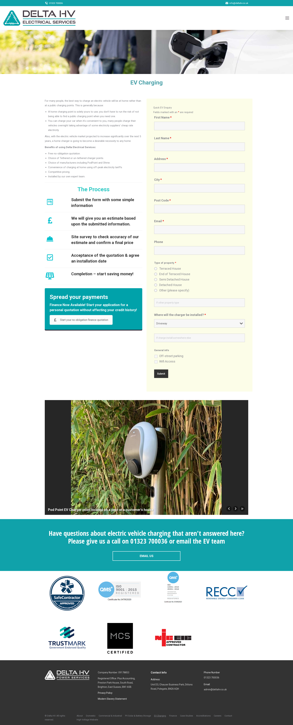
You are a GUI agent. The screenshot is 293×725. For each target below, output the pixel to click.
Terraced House (170, 268)
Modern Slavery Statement (112, 698)
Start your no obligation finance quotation (84, 320)
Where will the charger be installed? (180, 315)
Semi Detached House (174, 279)
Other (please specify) (174, 290)
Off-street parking (171, 356)
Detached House (170, 285)
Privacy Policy (105, 693)
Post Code (162, 200)
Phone (158, 242)
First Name (163, 117)
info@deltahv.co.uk (238, 3)
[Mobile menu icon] (287, 18)
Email (159, 221)
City (158, 179)
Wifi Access (167, 361)
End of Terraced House (174, 274)
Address (161, 159)
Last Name (162, 138)
